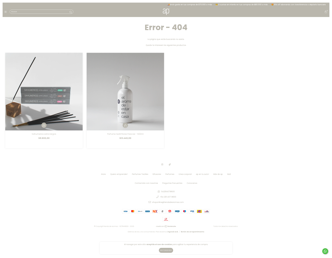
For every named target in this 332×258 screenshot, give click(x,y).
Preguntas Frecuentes (172, 183)
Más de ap (218, 174)
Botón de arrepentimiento (192, 232)
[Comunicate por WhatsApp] (325, 251)
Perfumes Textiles (140, 174)
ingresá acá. (172, 232)
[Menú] (6, 12)
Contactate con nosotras (146, 183)
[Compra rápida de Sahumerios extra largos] (44, 125)
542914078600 (168, 191)
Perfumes (169, 174)
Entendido (166, 250)
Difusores (157, 174)
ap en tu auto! (202, 174)
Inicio (103, 174)
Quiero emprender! (119, 174)
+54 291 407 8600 (168, 197)
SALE (229, 174)
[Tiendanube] (166, 227)
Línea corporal (185, 174)
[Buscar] (71, 12)
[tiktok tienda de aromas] (169, 164)
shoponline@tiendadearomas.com (168, 202)
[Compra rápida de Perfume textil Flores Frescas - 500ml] (125, 125)
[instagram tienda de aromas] (162, 164)
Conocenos (192, 183)
